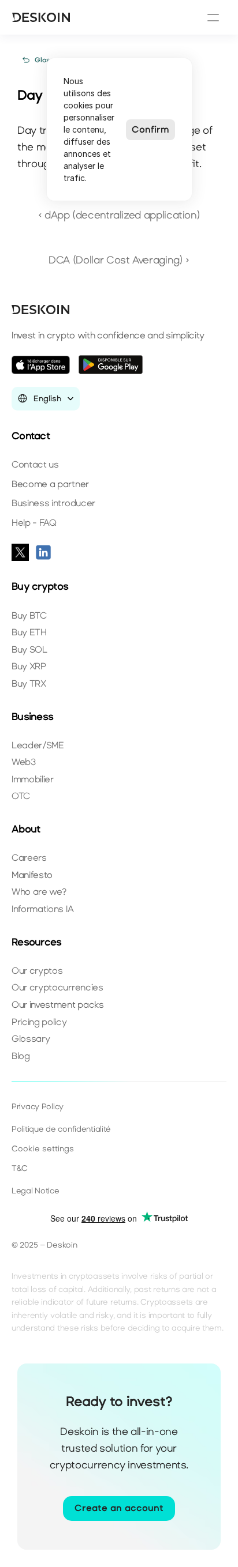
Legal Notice (36, 1190)
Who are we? (39, 891)
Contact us (35, 464)
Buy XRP (29, 666)
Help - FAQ (34, 523)
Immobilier (33, 779)
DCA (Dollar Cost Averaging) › (119, 260)
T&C (20, 1168)
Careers (29, 857)
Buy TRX (29, 683)
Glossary (31, 1039)
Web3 (24, 762)
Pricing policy (39, 1022)
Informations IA (42, 909)
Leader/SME (38, 745)
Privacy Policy (38, 1106)
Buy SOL (29, 649)
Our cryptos (37, 970)
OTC (21, 796)
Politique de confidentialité (61, 1129)
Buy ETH (29, 632)
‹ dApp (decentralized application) (119, 215)
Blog (21, 1056)
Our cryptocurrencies (57, 987)
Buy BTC (29, 615)
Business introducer (53, 503)
